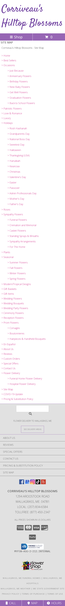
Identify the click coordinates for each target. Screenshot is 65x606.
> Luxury (6, 118)
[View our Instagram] (32, 483)
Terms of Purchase (33, 593)
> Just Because (16, 70)
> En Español (8, 344)
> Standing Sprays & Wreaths (23, 236)
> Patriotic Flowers (12, 108)
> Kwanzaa (14, 166)
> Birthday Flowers (18, 81)
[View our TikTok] (38, 483)
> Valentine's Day (17, 177)
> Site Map (7, 389)
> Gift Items (8, 293)
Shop (18, 36)
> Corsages (14, 328)
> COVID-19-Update (12, 394)
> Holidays (7, 123)
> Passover (14, 188)
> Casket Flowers (17, 230)
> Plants (6, 252)
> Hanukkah (14, 161)
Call (12, 603)
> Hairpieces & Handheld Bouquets (27, 339)
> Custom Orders (11, 358)
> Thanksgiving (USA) (19, 155)
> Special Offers (10, 363)
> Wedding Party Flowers (15, 308)
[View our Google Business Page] (27, 483)
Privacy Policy (10, 593)
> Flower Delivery (11, 373)
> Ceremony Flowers (13, 313)
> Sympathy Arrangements (22, 241)
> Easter (12, 182)
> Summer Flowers (18, 262)
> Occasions (8, 65)
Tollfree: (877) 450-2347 (32, 512)
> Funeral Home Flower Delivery (25, 378)
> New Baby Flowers (19, 87)
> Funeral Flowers (17, 219)
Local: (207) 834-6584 (32, 507)
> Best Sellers (9, 60)
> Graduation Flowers (19, 97)
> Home (6, 55)
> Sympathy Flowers (12, 214)
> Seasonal (7, 257)
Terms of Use (55, 593)
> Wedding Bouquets (13, 303)
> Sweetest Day (16, 144)
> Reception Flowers (13, 317)
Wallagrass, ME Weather (16, 588)
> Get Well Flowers (18, 92)
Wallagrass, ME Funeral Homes (22, 578)
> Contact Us (8, 368)
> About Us (7, 349)
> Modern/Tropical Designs (16, 284)
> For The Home (16, 247)
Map (33, 603)
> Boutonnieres (16, 333)
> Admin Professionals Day (22, 193)
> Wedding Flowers (12, 298)
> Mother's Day (16, 198)
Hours (56, 603)
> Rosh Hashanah (17, 128)
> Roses (6, 209)
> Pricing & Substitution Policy (17, 399)
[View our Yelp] (43, 483)
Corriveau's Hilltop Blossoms (32, 16)
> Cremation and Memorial (22, 225)
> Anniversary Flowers (19, 76)
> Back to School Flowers (21, 103)
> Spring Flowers (16, 278)
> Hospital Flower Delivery (22, 384)
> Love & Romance (12, 113)
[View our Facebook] (21, 483)
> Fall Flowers (15, 268)
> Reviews (7, 354)
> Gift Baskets (9, 289)
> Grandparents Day (18, 133)
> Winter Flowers (17, 273)
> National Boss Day (19, 139)
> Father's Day (15, 204)
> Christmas (14, 171)
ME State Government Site (48, 588)
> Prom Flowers (10, 322)
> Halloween (14, 150)
